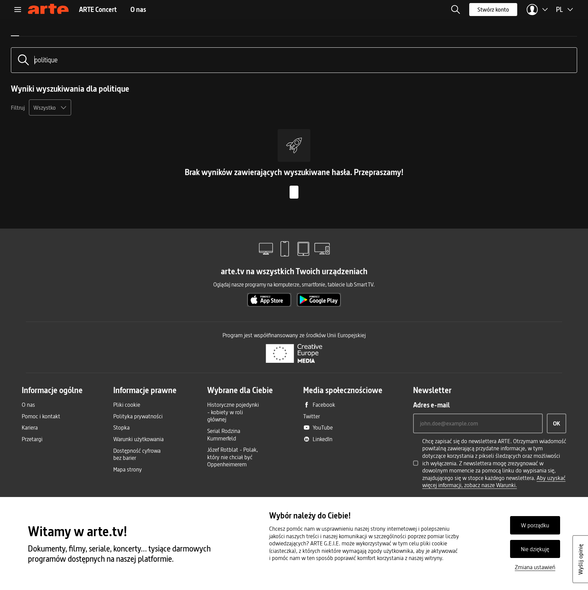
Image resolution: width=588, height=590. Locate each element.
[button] (455, 9)
